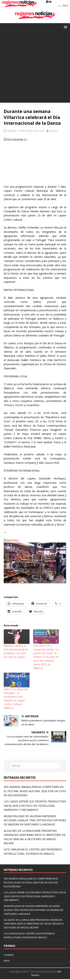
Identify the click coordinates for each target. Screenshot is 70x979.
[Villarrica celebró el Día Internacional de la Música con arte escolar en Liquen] (16, 636)
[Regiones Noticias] (35, 5)
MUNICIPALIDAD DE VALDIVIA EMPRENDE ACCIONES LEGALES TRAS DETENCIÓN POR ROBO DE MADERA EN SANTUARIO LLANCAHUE (35, 820)
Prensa (53, 130)
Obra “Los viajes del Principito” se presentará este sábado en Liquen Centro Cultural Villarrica (16, 698)
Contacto (9, 954)
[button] (65, 26)
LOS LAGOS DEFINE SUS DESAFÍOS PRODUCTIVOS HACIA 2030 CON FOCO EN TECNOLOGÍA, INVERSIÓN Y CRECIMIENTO (35, 806)
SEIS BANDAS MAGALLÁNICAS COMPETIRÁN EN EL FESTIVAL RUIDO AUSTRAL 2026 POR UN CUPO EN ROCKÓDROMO (35, 791)
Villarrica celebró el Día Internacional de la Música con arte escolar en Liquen (16, 651)
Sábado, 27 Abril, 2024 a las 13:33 (25, 130)
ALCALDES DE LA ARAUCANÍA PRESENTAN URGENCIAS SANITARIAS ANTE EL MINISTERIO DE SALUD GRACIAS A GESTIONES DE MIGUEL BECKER (34, 923)
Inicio (7, 960)
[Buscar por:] (35, 766)
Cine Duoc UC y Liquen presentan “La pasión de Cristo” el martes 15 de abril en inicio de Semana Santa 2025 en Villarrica (46, 657)
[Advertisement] (35, 68)
